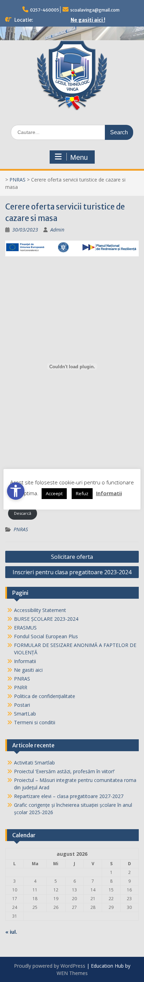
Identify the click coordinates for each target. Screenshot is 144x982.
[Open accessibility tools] (15, 491)
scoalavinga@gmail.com (95, 10)
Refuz (82, 493)
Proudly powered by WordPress (49, 965)
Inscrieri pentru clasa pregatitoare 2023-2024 (72, 572)
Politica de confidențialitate (44, 696)
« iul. (11, 931)
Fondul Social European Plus (46, 636)
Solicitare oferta (72, 557)
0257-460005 (44, 10)
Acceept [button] (54, 493)
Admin (57, 229)
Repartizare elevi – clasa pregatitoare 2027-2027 (68, 796)
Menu (79, 157)
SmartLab (25, 713)
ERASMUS (25, 627)
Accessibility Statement (40, 610)
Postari (22, 705)
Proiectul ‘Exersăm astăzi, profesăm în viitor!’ (64, 771)
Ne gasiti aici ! (88, 20)
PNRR (20, 687)
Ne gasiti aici (28, 670)
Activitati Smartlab (34, 762)
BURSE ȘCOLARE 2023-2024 (46, 618)
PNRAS (17, 179)
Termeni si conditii (34, 722)
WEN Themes (72, 973)
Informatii (25, 661)
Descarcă (22, 513)
